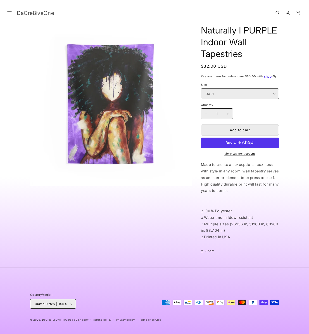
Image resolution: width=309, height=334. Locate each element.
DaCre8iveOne (51, 319)
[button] (9, 13)
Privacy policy (125, 319)
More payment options (239, 153)
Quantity (207, 105)
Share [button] (210, 251)
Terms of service (150, 319)
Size (204, 84)
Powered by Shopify (75, 319)
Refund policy (102, 319)
